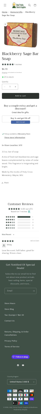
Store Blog (9, 309)
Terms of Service (12, 347)
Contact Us (10, 321)
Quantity (5, 82)
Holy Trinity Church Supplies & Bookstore (23, 407)
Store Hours (10, 303)
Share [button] (6, 183)
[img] (8, 241)
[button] (5, 5)
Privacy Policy (11, 341)
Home (5, 12)
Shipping (4, 72)
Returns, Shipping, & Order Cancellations (17, 333)
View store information (14, 138)
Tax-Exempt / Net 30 (14, 315)
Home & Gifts (16, 12)
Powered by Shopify (20, 409)
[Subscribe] (33, 291)
